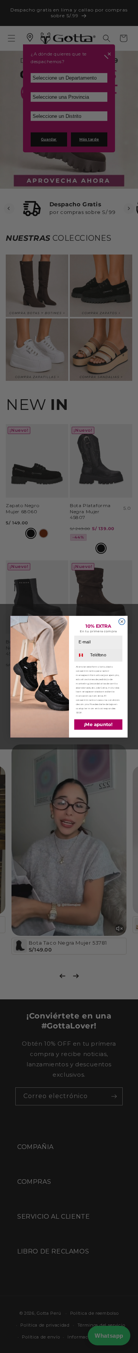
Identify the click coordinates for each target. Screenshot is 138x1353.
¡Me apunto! (98, 724)
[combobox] (81, 655)
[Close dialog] (122, 621)
